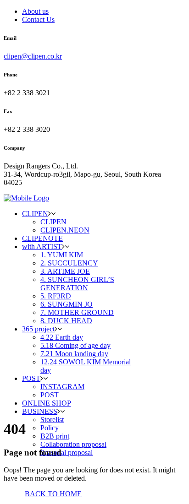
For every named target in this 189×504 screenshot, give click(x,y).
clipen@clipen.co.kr (33, 56)
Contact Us (38, 19)
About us (35, 11)
